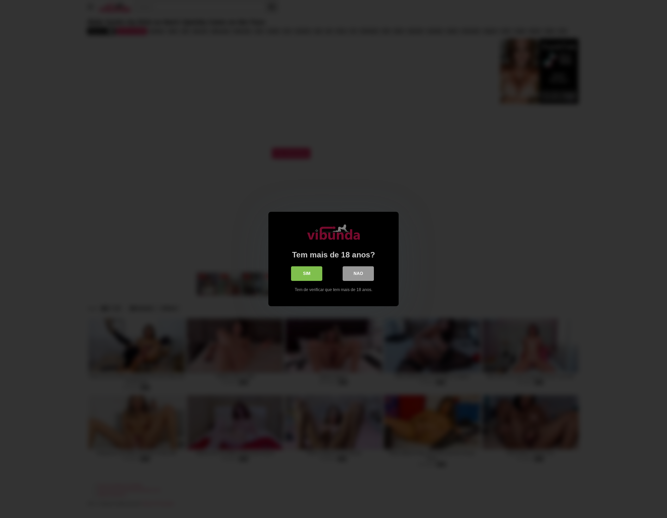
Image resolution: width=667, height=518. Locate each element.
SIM (306, 273)
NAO (358, 273)
